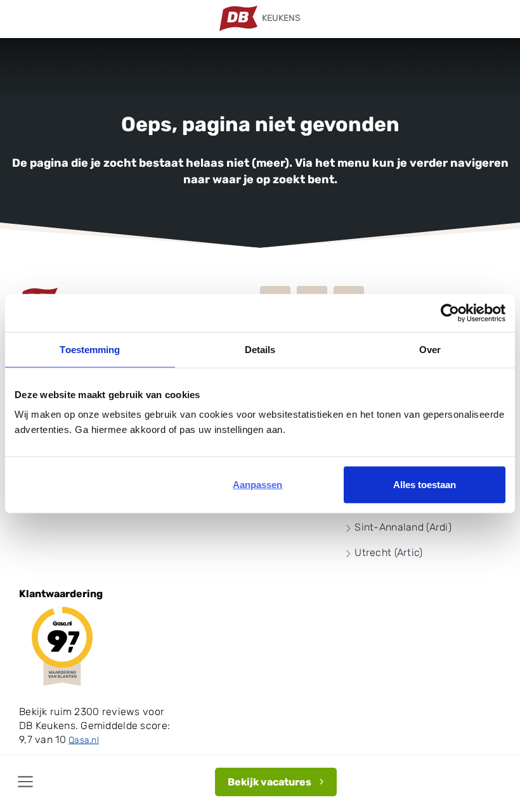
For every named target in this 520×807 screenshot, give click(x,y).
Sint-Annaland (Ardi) (403, 527)
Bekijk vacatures (269, 782)
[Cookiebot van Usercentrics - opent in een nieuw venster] (449, 312)
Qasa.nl (83, 740)
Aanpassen (257, 484)
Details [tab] (260, 349)
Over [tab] (430, 349)
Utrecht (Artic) (388, 552)
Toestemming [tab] (90, 349)
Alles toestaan (424, 484)
